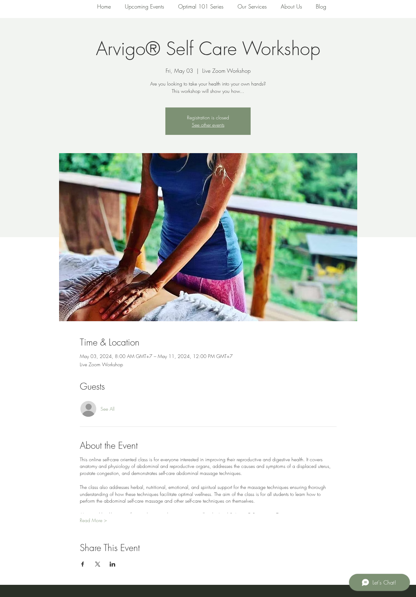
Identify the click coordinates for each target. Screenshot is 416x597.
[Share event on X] (97, 564)
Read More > (93, 520)
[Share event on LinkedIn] (112, 564)
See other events (208, 124)
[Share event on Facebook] (83, 564)
